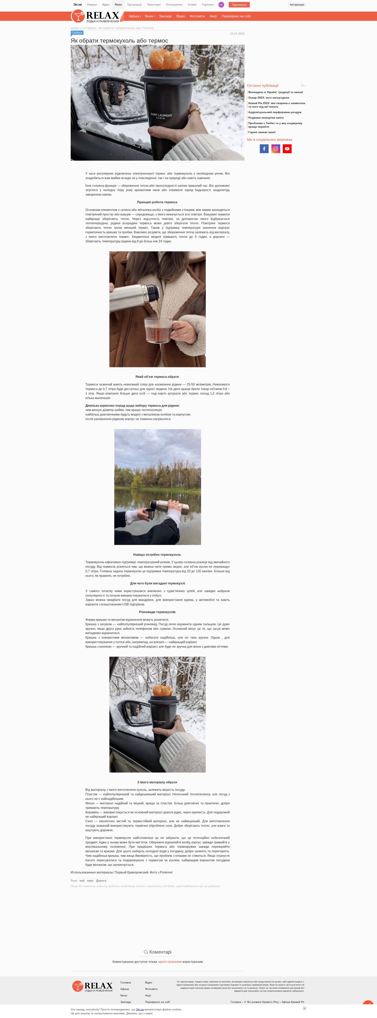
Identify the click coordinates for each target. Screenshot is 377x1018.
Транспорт (154, 4)
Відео (105, 4)
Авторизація (297, 4)
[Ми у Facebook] (264, 148)
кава (90, 880)
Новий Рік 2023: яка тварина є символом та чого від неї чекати (276, 105)
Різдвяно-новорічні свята (266, 117)
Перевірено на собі (236, 16)
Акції (213, 16)
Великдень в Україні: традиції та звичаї (275, 92)
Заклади (165, 16)
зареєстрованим (170, 961)
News (149, 16)
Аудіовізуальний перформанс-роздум (274, 112)
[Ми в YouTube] (287, 148)
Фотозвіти (197, 16)
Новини (92, 4)
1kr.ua (77, 4)
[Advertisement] (157, 915)
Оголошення (174, 4)
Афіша (134, 16)
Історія (192, 4)
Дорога (101, 880)
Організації (134, 4)
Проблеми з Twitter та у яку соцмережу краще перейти (275, 125)
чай (82, 880)
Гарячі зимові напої (261, 132)
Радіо (221, 4)
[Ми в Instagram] (275, 148)
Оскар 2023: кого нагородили (268, 97)
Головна (125, 982)
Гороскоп (208, 4)
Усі (302, 85)
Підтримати (239, 4)
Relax (118, 4)
